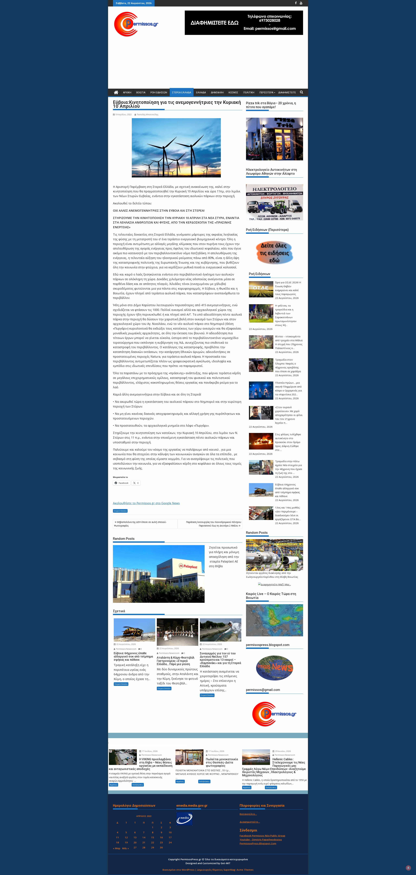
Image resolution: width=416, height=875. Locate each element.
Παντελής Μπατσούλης (147, 114)
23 (161, 842)
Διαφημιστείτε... (250, 821)
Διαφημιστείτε (287, 92)
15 (152, 837)
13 (135, 837)
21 (143, 842)
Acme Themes (245, 869)
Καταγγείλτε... (248, 814)
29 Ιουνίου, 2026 (283, 751)
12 (126, 837)
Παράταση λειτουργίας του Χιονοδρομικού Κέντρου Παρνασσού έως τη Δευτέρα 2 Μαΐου (213, 523)
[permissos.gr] (116, 92)
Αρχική (127, 92)
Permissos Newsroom (126, 649)
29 (152, 847)
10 (170, 832)
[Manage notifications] (408, 867)
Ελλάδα (201, 92)
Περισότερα (266, 92)
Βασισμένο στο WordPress (178, 869)
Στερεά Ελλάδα (181, 92)
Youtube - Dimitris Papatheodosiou (261, 839)
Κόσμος (233, 92)
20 (135, 842)
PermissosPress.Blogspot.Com (258, 843)
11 (117, 837)
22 (152, 842)
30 (161, 847)
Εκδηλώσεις (138, 784)
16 (161, 837)
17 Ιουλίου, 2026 (149, 751)
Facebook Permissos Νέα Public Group (262, 835)
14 (143, 837)
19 (126, 842)
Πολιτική (248, 92)
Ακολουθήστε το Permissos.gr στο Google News (146, 503)
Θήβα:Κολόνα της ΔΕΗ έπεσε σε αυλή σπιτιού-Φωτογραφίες (140, 523)
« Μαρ (116, 848)
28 (143, 847)
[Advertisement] (208, 64)
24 (170, 842)
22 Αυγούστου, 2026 (126, 644)
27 (135, 847)
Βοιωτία (140, 92)
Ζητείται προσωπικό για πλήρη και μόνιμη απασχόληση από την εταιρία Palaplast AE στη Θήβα (224, 556)
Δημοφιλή (217, 92)
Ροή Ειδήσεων (158, 92)
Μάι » (125, 848)
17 (170, 837)
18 (117, 842)
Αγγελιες (113, 784)
